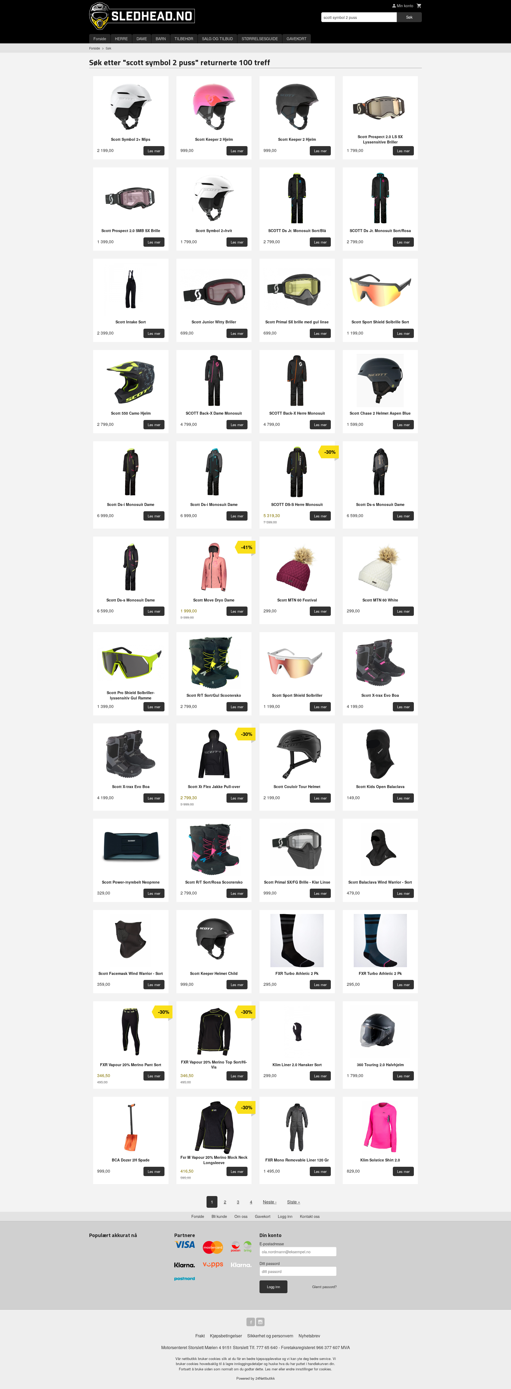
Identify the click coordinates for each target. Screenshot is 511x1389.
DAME (142, 38)
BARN (161, 38)
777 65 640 (267, 1347)
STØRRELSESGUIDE (260, 38)
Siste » (293, 1202)
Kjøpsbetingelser (226, 1336)
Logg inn (285, 1216)
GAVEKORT (297, 38)
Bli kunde (219, 1216)
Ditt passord (269, 1263)
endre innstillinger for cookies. (309, 1368)
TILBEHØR (184, 38)
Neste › (270, 1202)
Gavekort (262, 1216)
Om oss (241, 1216)
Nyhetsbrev (309, 1336)
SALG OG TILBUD (217, 38)
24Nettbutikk (265, 1378)
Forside (99, 38)
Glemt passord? (324, 1286)
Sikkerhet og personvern (270, 1336)
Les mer (272, 1368)
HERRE (121, 38)
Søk (409, 17)
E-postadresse (271, 1243)
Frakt (200, 1336)
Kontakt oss (310, 1216)
